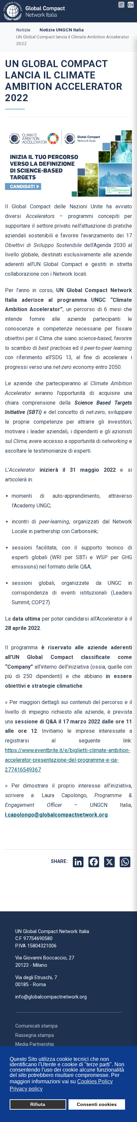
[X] (110, 861)
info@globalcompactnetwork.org (51, 997)
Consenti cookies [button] (97, 1104)
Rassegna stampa (34, 1035)
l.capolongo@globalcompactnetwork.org (56, 815)
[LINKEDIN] (79, 861)
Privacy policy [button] (26, 1089)
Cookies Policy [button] (95, 1081)
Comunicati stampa (36, 1026)
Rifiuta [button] (37, 1104)
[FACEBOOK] (94, 861)
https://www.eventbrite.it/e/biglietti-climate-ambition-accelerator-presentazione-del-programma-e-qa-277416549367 (67, 760)
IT (121, 4)
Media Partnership (34, 1044)
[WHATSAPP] (126, 861)
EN (130, 4)
